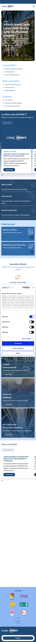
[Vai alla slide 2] (3, 175)
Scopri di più (8, 374)
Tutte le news (7, 123)
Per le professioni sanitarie (13, 103)
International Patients (12, 75)
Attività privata (10, 72)
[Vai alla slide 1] (2, 175)
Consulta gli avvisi (8, 450)
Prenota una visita (10, 49)
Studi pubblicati (10, 90)
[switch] (31, 321)
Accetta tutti (18, 343)
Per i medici (8, 100)
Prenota (18, 638)
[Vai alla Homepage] (7, 6)
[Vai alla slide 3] (5, 175)
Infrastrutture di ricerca (13, 84)
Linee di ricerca (10, 87)
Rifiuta (18, 353)
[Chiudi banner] (33, 287)
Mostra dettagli (26, 338)
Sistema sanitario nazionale (13, 69)
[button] (34, 6)
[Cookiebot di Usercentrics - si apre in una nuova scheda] (22, 288)
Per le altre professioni (12, 106)
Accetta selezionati (18, 348)
